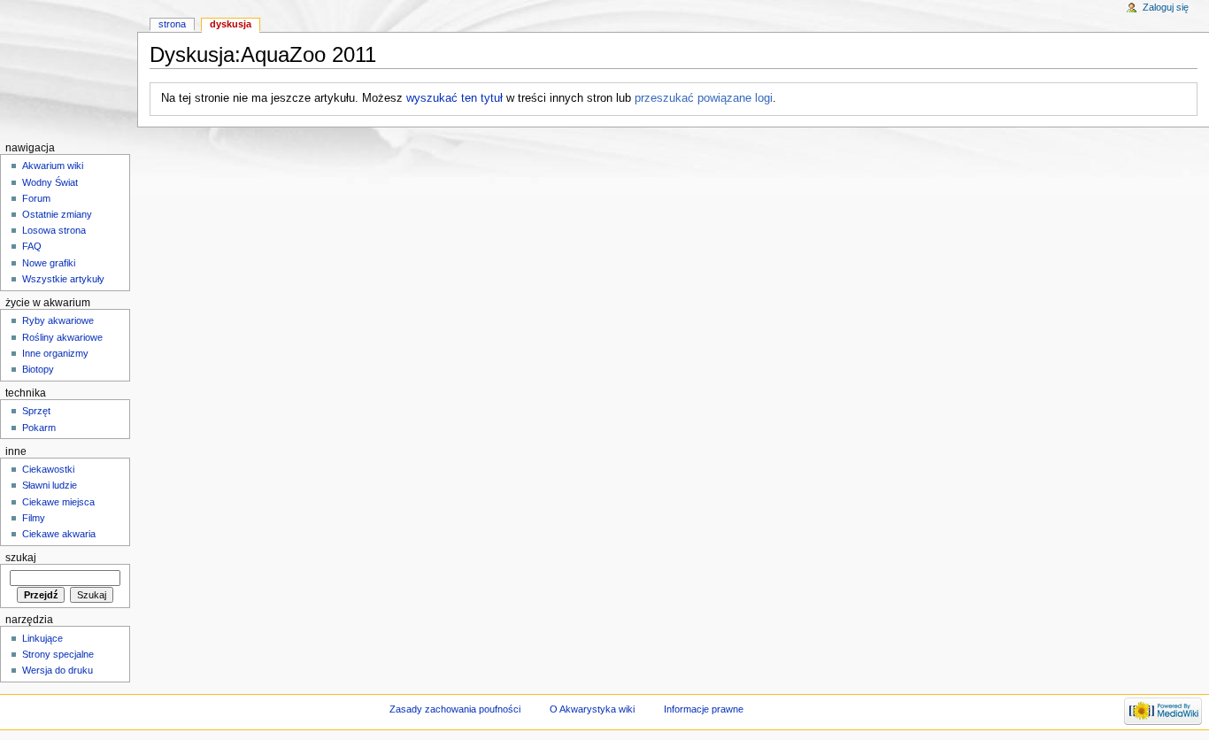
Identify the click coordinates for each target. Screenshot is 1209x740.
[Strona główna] (68, 68)
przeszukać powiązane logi (704, 98)
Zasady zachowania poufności (454, 709)
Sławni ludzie (49, 485)
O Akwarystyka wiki (592, 709)
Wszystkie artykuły (63, 279)
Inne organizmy (55, 353)
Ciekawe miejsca (58, 502)
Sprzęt (36, 410)
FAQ (32, 246)
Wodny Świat (50, 182)
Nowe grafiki (48, 263)
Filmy (33, 518)
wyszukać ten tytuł (454, 98)
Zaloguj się (1166, 7)
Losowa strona (54, 230)
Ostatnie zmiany (57, 214)
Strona (172, 24)
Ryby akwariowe (58, 320)
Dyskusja (230, 24)
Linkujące (42, 638)
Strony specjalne (58, 654)
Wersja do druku (57, 670)
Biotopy (38, 369)
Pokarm (39, 427)
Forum (36, 198)
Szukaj (20, 557)
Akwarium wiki (52, 165)
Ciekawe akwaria (59, 533)
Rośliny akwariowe (62, 337)
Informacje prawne (703, 709)
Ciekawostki (48, 469)
